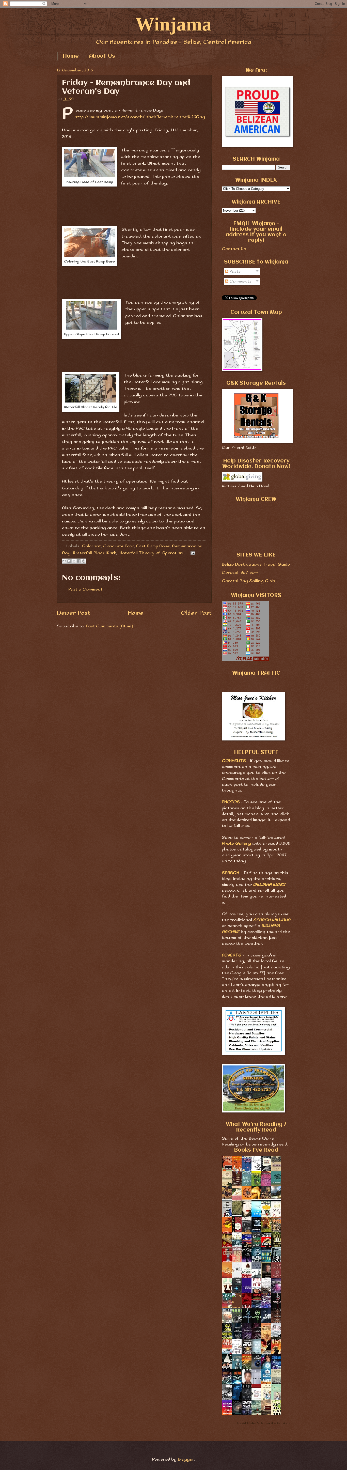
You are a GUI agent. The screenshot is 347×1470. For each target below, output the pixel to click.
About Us (102, 56)
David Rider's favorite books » (262, 1423)
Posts (234, 271)
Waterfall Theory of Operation (150, 553)
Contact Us (234, 248)
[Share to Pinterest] (83, 561)
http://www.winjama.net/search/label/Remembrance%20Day (139, 116)
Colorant (91, 546)
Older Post (196, 613)
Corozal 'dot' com (240, 572)
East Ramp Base (153, 546)
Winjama (173, 24)
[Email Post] (191, 553)
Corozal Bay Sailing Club (248, 581)
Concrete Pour (118, 546)
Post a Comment (85, 589)
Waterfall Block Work (94, 553)
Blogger (186, 1459)
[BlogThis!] (69, 561)
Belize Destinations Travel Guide (256, 564)
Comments (239, 281)
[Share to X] (73, 561)
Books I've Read (256, 1150)
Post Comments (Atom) (109, 626)
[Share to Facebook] (78, 561)
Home (71, 56)
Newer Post (73, 613)
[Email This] (64, 561)
